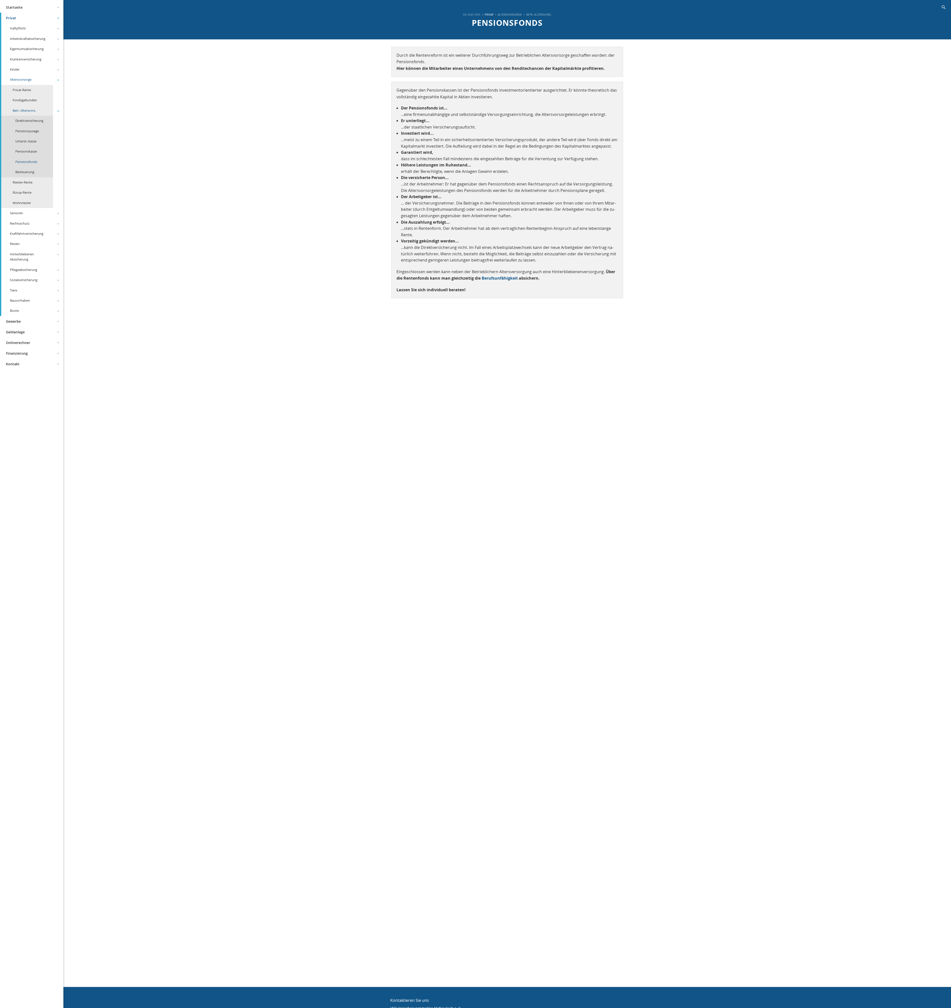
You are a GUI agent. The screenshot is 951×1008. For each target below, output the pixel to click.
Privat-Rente (22, 90)
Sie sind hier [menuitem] (471, 14)
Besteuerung (24, 172)
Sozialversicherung (23, 280)
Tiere (13, 290)
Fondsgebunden (25, 100)
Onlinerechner (18, 342)
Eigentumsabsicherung (27, 49)
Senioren (16, 213)
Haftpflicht (18, 28)
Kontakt (13, 364)
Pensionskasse (26, 151)
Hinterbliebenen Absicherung (22, 257)
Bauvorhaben (20, 300)
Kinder (15, 69)
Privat (11, 18)
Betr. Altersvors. (24, 110)
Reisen (15, 243)
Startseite (14, 7)
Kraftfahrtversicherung (26, 233)
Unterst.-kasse (25, 141)
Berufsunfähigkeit (500, 278)
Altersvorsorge (20, 79)
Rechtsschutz (19, 223)
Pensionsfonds (26, 161)
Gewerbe (13, 321)
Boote (14, 310)
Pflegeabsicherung (23, 269)
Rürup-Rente (22, 192)
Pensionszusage (27, 131)
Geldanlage (15, 332)
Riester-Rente (22, 182)
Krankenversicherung (25, 59)
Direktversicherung (29, 120)
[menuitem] (486, 14)
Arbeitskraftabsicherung (27, 38)
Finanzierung (17, 353)
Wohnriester (22, 203)
